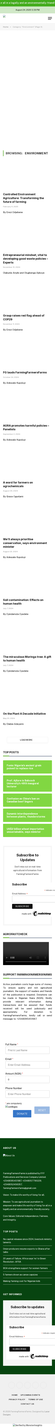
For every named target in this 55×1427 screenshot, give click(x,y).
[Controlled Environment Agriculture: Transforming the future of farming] (27, 176)
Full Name (11, 1044)
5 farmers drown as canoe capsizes (20, 1274)
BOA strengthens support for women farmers (25, 1268)
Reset (42, 1110)
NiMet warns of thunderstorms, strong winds (12, 125)
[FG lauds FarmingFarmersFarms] (27, 354)
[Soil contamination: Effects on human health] (27, 582)
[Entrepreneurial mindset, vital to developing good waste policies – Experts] (27, 237)
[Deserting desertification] (27, 66)
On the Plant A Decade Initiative (24, 713)
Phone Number (13, 1088)
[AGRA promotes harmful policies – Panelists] (27, 407)
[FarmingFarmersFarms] (14, 18)
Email (9, 1059)
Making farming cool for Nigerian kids (21, 1281)
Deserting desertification (21, 87)
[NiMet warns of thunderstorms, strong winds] (14, 115)
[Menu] (50, 18)
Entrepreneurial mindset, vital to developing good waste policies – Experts (25, 258)
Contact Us (27, 1404)
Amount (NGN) (14, 1073)
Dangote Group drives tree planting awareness (40, 123)
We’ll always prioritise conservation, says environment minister (25, 543)
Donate (22, 1113)
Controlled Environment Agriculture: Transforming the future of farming (23, 198)
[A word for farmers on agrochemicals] (27, 464)
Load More (26, 740)
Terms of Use (35, 1399)
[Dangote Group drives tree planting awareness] (41, 115)
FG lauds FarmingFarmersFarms (25, 372)
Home (15, 1395)
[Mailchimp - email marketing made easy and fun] (36, 913)
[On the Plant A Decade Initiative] (27, 695)
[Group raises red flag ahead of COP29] (27, 297)
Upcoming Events (30, 1395)
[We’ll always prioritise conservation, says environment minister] (27, 521)
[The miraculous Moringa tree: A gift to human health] (27, 639)
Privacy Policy (17, 1399)
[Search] (45, 18)
